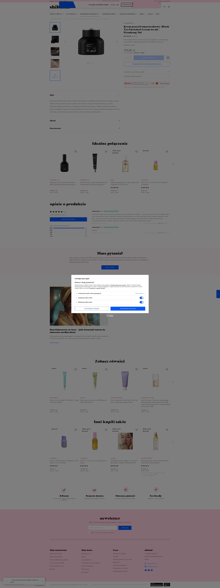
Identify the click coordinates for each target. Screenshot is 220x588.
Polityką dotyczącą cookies (118, 285)
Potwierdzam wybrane (91, 308)
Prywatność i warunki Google (97, 288)
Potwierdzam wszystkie (128, 308)
